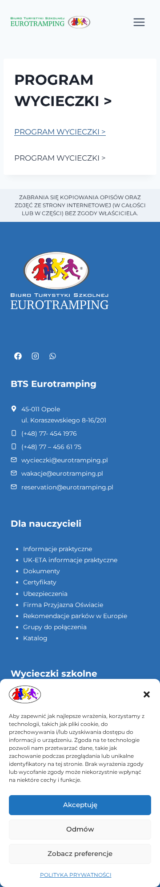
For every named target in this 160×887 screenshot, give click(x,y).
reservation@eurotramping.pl (67, 487)
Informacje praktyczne (57, 549)
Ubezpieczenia (45, 594)
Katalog (35, 638)
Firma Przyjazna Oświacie (63, 605)
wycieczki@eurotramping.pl (64, 460)
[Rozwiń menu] (138, 22)
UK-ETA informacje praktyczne (70, 560)
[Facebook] (18, 356)
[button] (146, 694)
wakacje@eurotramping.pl (62, 473)
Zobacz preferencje (80, 853)
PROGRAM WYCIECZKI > (60, 131)
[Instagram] (35, 356)
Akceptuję (80, 804)
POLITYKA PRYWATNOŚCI (76, 874)
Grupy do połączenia (55, 627)
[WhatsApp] (52, 356)
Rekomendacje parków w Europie (75, 616)
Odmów (80, 829)
